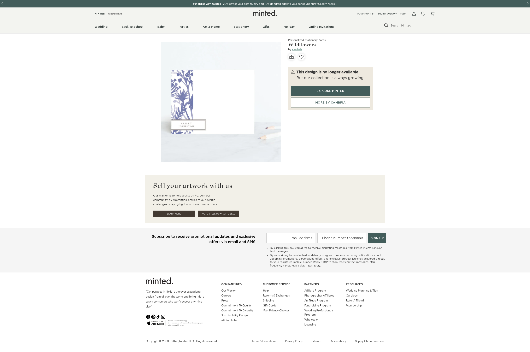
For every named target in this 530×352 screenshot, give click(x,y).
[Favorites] (423, 13)
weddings (115, 13)
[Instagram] (163, 316)
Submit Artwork (387, 13)
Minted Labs (229, 320)
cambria (297, 49)
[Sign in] (414, 13)
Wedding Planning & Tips (362, 290)
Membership (354, 305)
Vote (403, 13)
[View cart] (432, 13)
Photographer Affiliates (319, 295)
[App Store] (155, 325)
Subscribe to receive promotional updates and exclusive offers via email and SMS (203, 239)
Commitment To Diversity (237, 310)
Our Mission (228, 290)
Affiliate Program (315, 290)
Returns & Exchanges (276, 295)
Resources (354, 284)
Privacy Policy (294, 341)
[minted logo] (265, 13)
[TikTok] (158, 316)
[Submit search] (386, 25)
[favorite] (301, 57)
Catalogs (352, 295)
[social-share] (291, 57)
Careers (226, 295)
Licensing (310, 324)
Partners (311, 284)
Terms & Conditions (264, 341)
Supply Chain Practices (369, 341)
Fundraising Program (317, 305)
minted (99, 13)
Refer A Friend (355, 300)
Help (266, 290)
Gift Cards (269, 305)
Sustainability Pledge (234, 315)
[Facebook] (148, 316)
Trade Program (366, 13)
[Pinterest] (153, 316)
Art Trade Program (316, 300)
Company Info (231, 284)
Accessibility (338, 341)
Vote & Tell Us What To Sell (218, 214)
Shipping (268, 300)
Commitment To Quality (236, 305)
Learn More (174, 214)
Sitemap (317, 341)
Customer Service (276, 284)
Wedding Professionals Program (318, 312)
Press (224, 300)
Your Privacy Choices (276, 310)
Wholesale (311, 319)
